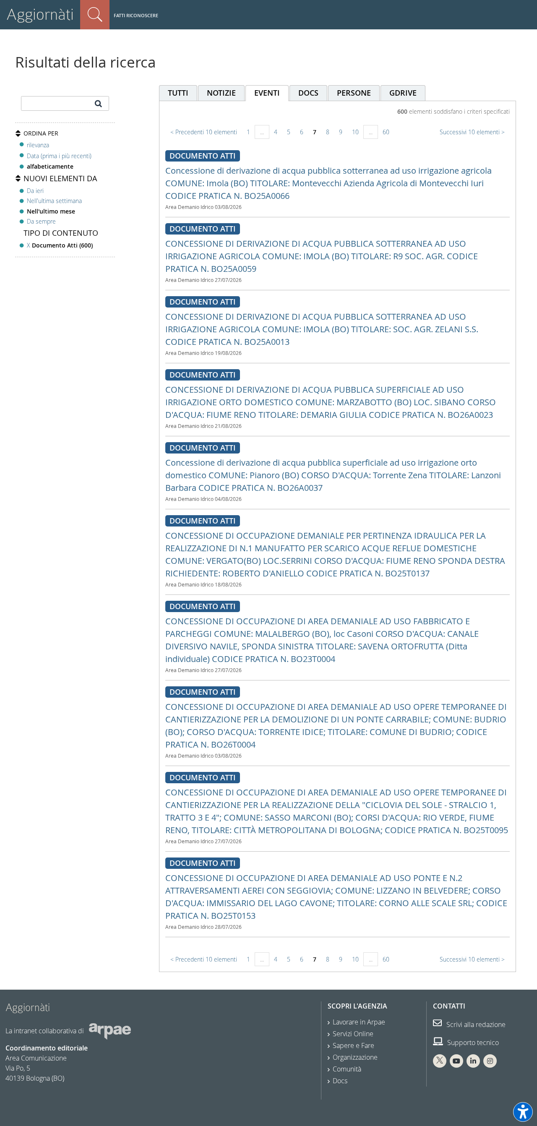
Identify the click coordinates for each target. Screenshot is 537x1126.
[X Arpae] (439, 1061)
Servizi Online (353, 1033)
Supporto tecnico (472, 1042)
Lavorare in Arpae (359, 1022)
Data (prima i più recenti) (59, 156)
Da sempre (41, 221)
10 (355, 132)
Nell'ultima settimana (54, 201)
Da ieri (35, 191)
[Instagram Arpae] (490, 1061)
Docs (340, 1080)
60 (386, 132)
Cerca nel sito (94, 14)
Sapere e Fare (353, 1045)
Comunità (347, 1069)
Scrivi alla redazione (475, 1024)
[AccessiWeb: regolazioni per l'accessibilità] (523, 1112)
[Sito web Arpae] (110, 1030)
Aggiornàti (40, 14)
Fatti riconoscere (136, 15)
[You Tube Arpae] (456, 1061)
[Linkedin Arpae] (473, 1061)
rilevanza (38, 145)
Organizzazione (355, 1057)
